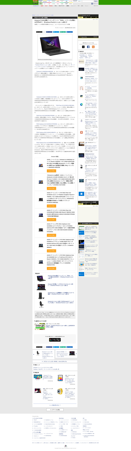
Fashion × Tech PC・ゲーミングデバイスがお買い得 (46, 369)
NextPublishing (48, 435)
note (63, 347)
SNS (78, 5)
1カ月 (96, 17)
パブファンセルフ (87, 427)
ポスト (40, 347)
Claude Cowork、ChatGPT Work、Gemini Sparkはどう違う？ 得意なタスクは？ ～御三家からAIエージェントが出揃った (91, 148)
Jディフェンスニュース (76, 422)
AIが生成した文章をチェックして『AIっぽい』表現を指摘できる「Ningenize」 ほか (91, 70)
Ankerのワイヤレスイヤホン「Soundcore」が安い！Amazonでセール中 (91, 170)
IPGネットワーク (86, 429)
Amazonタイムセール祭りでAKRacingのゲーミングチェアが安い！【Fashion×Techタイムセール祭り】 (47, 355)
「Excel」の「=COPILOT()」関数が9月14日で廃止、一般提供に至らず (91, 228)
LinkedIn (70, 347)
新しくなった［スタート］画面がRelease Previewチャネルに (91, 246)
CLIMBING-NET (63, 431)
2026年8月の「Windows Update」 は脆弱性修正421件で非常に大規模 (91, 237)
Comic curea (86, 422)
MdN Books (74, 431)
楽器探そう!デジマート (64, 422)
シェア (50, 347)
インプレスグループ (84, 442)
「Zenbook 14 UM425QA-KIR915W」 (45, 71)
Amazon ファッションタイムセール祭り (43, 367)
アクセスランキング (85, 15)
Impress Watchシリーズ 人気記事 (88, 202)
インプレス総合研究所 (38, 424)
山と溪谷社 (61, 428)
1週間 (91, 17)
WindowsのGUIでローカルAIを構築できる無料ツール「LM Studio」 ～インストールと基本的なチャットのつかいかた (91, 124)
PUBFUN (84, 426)
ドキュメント (73, 5)
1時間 (81, 17)
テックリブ (73, 435)
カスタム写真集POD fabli (89, 433)
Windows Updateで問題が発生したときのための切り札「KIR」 (91, 260)
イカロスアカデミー (76, 428)
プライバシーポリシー (70, 442)
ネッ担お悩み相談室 (37, 430)
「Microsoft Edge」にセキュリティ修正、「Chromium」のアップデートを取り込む (91, 104)
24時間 (85, 17)
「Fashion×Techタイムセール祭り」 (43, 64)
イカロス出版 (73, 418)
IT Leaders (36, 426)
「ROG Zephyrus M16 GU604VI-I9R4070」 (46, 132)
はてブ (57, 347)
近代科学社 (61, 433)
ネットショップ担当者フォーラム (51, 422)
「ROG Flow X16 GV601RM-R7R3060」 (46, 115)
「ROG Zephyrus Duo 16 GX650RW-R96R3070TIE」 (49, 142)
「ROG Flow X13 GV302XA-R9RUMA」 (65, 105)
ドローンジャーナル (37, 428)
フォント (86, 5)
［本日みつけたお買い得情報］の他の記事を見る (55, 361)
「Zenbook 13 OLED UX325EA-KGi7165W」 (47, 97)
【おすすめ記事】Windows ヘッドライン (89, 223)
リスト (44, 347)
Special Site (84, 37)
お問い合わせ (46, 442)
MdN (72, 430)
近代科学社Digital (63, 435)
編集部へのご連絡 (61, 442)
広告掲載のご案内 (53, 442)
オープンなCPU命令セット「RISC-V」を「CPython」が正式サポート (91, 96)
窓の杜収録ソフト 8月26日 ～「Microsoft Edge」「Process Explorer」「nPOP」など (87, 56)
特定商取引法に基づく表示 (94, 442)
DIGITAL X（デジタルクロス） (51, 428)
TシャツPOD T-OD (64, 424)
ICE (83, 418)
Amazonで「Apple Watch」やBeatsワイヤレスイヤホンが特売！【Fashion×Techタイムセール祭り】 (70, 394)
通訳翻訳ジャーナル (76, 424)
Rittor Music (61, 418)
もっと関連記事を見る (54, 405)
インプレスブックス (49, 433)
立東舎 (61, 426)
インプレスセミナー (49, 426)
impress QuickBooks (88, 424)
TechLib (73, 437)
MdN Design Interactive (76, 433)
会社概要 (77, 442)
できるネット (36, 435)
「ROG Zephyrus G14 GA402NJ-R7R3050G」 (47, 124)
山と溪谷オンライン (64, 429)
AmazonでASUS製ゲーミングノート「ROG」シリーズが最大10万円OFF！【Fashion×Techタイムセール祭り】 (61, 277)
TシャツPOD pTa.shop (88, 431)
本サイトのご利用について (37, 442)
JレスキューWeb (75, 426)
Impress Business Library (50, 424)
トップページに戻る (55, 409)
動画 (82, 5)
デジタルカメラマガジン (38, 433)
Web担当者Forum (37, 422)
